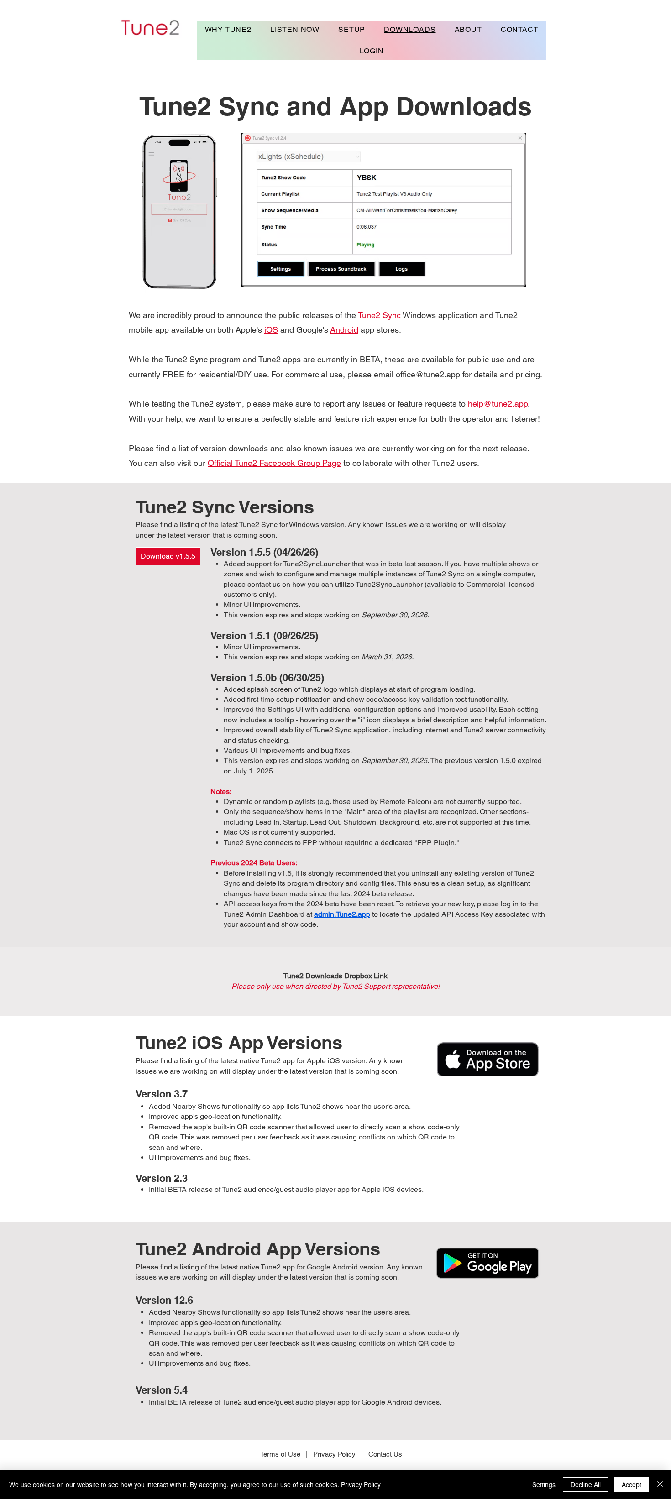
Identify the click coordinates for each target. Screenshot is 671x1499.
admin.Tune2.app (342, 914)
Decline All (586, 1484)
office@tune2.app (428, 374)
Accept (631, 1484)
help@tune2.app (498, 403)
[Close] (660, 1484)
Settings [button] (544, 1484)
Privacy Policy (334, 1454)
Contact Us (385, 1454)
